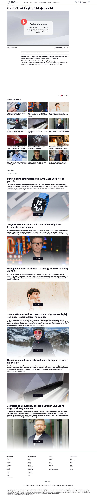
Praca (8, 472)
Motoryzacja (9, 465)
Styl (31, 2)
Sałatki (71, 468)
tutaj (31, 494)
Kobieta (8, 466)
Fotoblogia (30, 471)
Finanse (8, 463)
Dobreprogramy (30, 466)
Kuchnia (29, 460)
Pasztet (50, 468)
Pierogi (50, 466)
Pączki (71, 463)
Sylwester (50, 459)
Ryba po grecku (72, 460)
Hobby (35, 2)
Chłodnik (50, 463)
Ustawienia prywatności (67, 485)
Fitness (8, 475)
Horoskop (29, 462)
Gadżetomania (30, 469)
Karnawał (50, 460)
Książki (29, 459)
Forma (26, 2)
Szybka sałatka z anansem (53, 469)
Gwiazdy (8, 468)
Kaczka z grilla (51, 465)
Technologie (42, 2)
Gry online (29, 472)
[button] (79, 2)
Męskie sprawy (56, 2)
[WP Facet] (17, 2)
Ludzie (49, 2)
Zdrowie (8, 469)
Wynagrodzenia (9, 476)
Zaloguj (84, 2)
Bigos (50, 462)
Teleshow (8, 471)
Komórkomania (30, 468)
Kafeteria (29, 465)
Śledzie (71, 459)
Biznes (8, 460)
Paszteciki (71, 466)
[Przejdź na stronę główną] (8, 3)
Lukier (71, 465)
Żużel (29, 475)
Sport (8, 459)
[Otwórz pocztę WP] (76, 2)
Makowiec (71, 462)
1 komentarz (59, 47)
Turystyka (29, 463)
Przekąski (71, 469)
